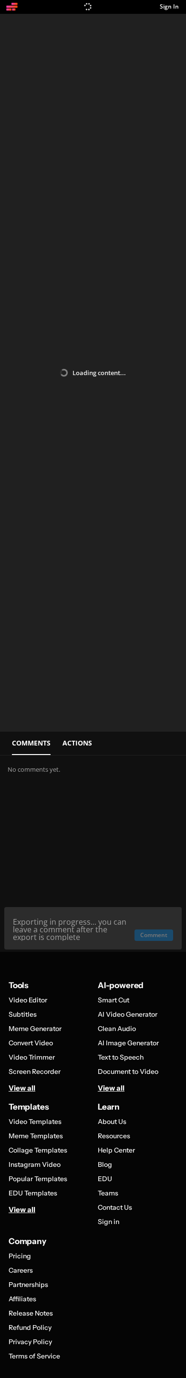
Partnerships (28, 1284)
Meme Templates (36, 1136)
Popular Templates (38, 1178)
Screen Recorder (35, 1071)
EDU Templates (33, 1193)
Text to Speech (121, 1057)
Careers (21, 1270)
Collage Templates (38, 1150)
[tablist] (93, 743)
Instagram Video (35, 1164)
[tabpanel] (93, 853)
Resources (114, 1136)
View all (22, 1087)
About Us (112, 1121)
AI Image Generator (128, 1043)
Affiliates (22, 1299)
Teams (108, 1193)
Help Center (116, 1150)
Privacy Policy (30, 1341)
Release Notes (31, 1313)
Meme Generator (35, 1028)
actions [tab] (77, 742)
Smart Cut (113, 1000)
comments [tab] (31, 742)
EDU (105, 1178)
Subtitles (23, 1014)
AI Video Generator (127, 1014)
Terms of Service (34, 1356)
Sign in (108, 1221)
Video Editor (28, 1000)
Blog (105, 1164)
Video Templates (35, 1121)
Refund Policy (30, 1327)
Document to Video (128, 1071)
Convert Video (31, 1043)
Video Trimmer (32, 1057)
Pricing (20, 1256)
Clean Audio (117, 1028)
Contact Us (115, 1207)
